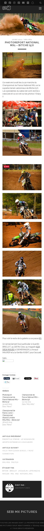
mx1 (12, 474)
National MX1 (26, 474)
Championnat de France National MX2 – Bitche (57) (30, 397)
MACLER (6, 474)
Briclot (13, 471)
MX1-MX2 (28, 39)
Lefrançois (34, 471)
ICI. (40, 338)
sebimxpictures (22, 488)
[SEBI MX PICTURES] (6, 9)
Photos (14, 462)
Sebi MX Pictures (22, 512)
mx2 (17, 474)
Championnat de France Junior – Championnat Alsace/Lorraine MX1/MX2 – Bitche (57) (11, 415)
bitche (5, 471)
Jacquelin (23, 471)
